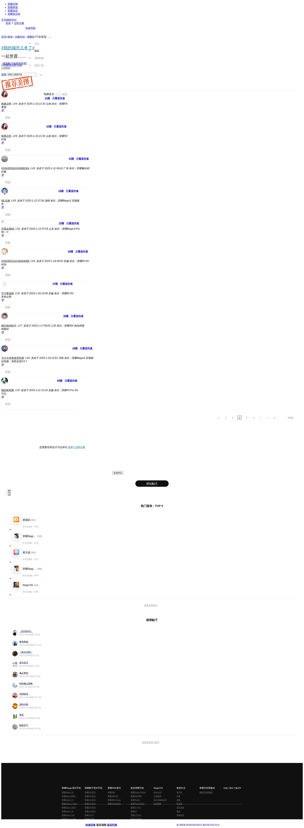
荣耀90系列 (90, 819)
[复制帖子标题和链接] (15, 63)
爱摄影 (31, 36)
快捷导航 (30, 28)
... (267, 417)
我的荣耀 (157, 804)
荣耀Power (135, 800)
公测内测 (157, 796)
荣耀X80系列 (136, 796)
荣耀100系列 (90, 811)
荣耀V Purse (136, 815)
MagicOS (158, 792)
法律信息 (141, 822)
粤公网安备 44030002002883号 (189, 825)
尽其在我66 (7, 228)
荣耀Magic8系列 (69, 796)
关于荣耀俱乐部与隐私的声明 (115, 822)
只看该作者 (58, 98)
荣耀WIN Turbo (114, 800)
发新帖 (291, 417)
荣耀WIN (111, 792)
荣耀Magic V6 (68, 792)
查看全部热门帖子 (151, 742)
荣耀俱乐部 (14, 14)
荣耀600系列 (90, 792)
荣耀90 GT (89, 815)
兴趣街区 (20, 36)
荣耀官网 (13, 4)
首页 (37, 36)
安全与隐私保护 (160, 800)
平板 (178, 796)
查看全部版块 (150, 605)
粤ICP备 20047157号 (210, 825)
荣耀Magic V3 (68, 811)
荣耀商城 (13, 7)
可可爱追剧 (7, 293)
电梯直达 (49, 94)
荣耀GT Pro (135, 807)
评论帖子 (152, 483)
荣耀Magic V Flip (69, 819)
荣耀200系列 (90, 807)
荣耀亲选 (13, 10)
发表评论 (118, 473)
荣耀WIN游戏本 (114, 804)
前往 (64, 94)
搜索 (3, 74)
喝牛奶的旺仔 (8, 325)
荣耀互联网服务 (206, 792)
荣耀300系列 (90, 804)
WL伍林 (5, 200)
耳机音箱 (180, 807)
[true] (41, 75)
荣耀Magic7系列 (69, 807)
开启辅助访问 (8, 20)
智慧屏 (179, 804)
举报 (7, 117)
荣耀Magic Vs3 (68, 815)
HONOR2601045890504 (15, 168)
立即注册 (19, 23)
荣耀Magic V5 (68, 800)
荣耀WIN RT (113, 796)
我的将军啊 (7, 390)
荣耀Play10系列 (137, 804)
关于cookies (132, 822)
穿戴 (178, 800)
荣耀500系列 (90, 796)
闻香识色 (6, 103)
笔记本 (179, 792)
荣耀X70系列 (136, 819)
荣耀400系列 (90, 800)
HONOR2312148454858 (15, 261)
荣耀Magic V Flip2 (69, 804)
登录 (8, 23)
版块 (10, 36)
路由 (178, 811)
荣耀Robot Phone (138, 792)
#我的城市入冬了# (18, 47)
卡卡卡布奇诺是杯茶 (12, 358)
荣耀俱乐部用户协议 (94, 822)
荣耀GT (134, 811)
